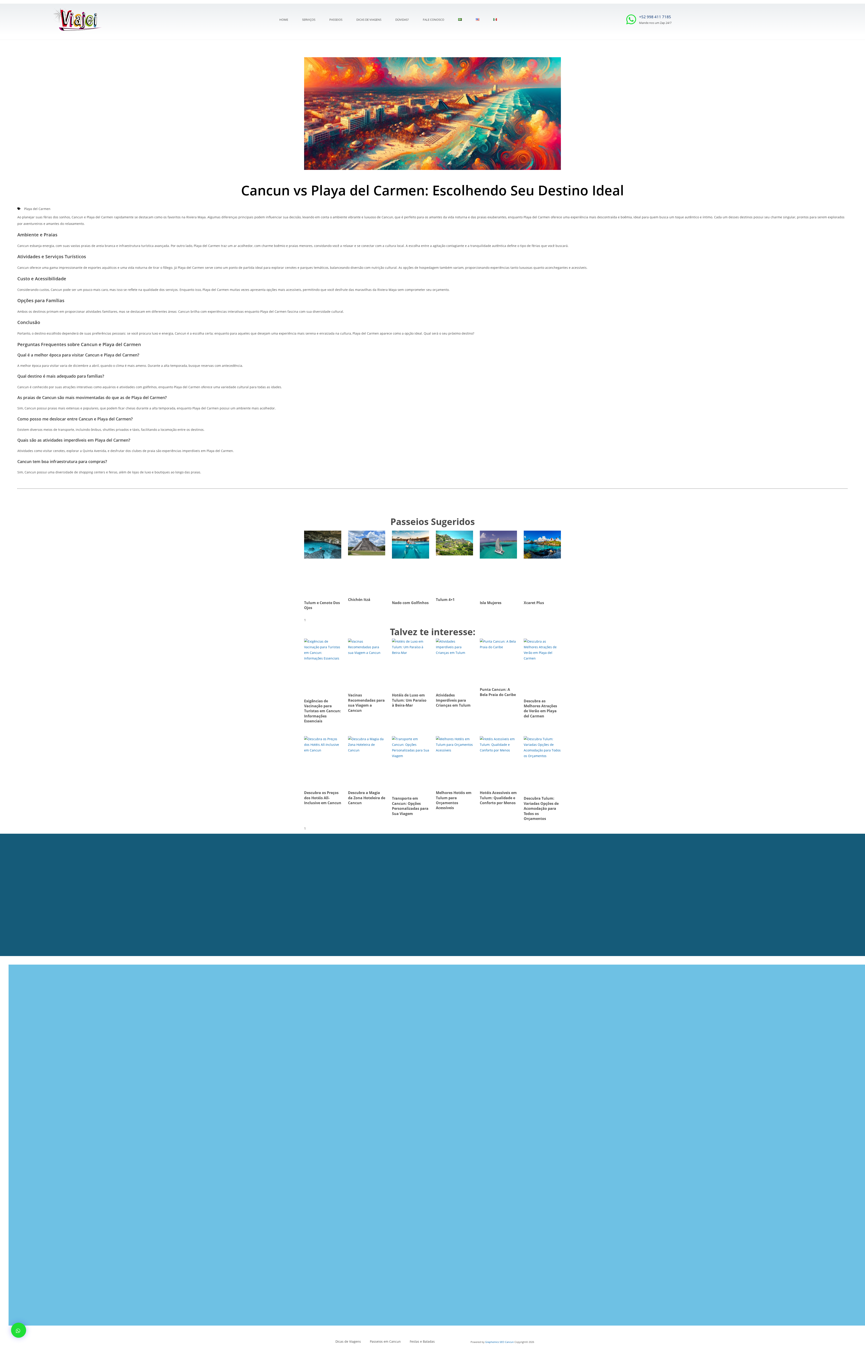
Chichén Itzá (359, 599)
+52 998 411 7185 (655, 16)
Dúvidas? (402, 20)
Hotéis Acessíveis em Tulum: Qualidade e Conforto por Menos (498, 797)
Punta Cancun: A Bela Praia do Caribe (498, 692)
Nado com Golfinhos (410, 602)
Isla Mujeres (490, 602)
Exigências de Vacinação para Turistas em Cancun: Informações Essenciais (322, 711)
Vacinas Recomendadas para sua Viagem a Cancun (366, 703)
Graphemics (492, 1342)
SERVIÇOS (308, 20)
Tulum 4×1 (445, 599)
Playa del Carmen (37, 209)
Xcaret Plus (534, 602)
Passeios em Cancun (385, 1341)
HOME (283, 20)
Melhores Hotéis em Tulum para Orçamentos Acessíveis (453, 800)
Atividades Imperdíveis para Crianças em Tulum (453, 700)
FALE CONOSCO (433, 20)
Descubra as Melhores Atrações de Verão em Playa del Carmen (540, 708)
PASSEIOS (335, 20)
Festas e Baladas (422, 1341)
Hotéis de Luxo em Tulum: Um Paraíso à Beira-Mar (409, 700)
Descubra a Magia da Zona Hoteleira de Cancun (366, 797)
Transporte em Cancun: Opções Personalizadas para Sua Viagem (410, 806)
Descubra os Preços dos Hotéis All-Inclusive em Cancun (322, 797)
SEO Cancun (507, 1342)
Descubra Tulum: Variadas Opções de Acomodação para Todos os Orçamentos (541, 808)
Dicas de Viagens (368, 20)
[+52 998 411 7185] (631, 19)
